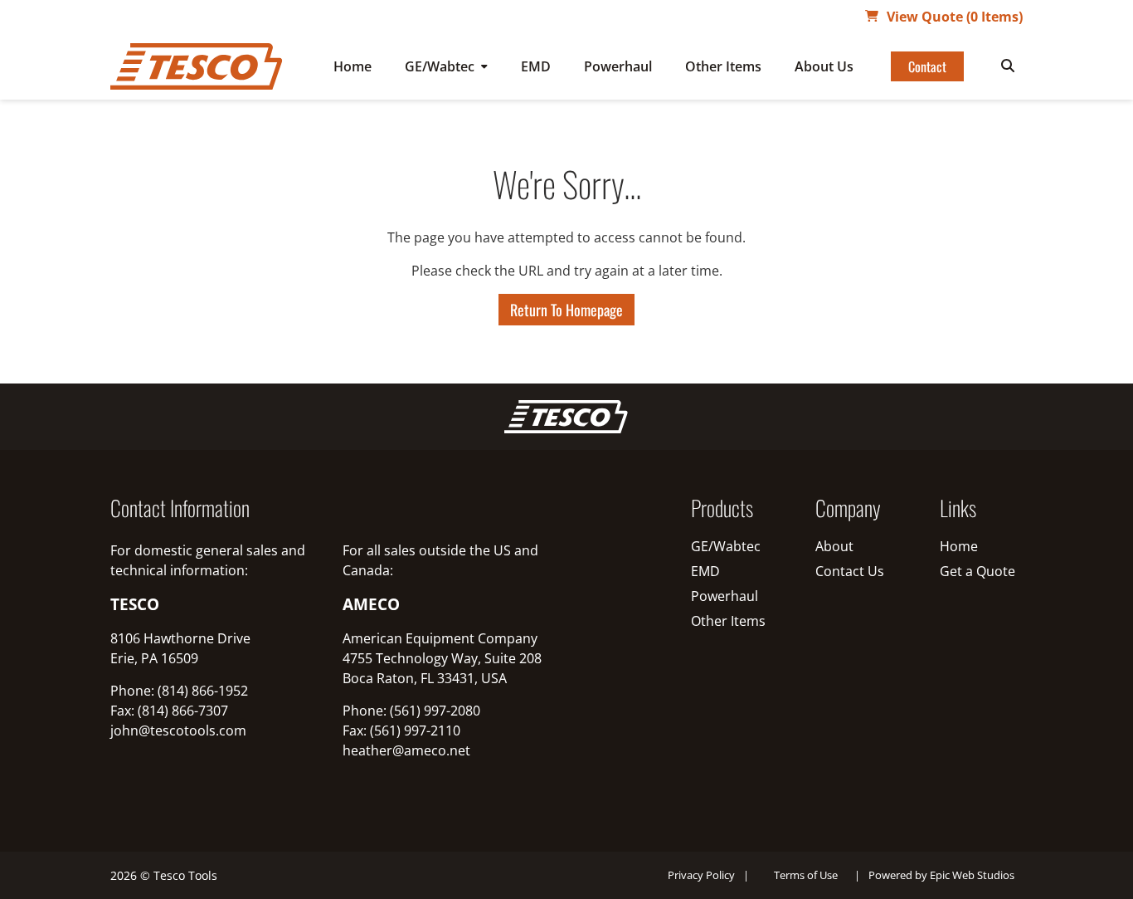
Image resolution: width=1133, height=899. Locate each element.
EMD (536, 66)
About (834, 546)
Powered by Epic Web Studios (941, 874)
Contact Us (849, 571)
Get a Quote (977, 571)
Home (352, 66)
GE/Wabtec (439, 66)
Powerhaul (618, 66)
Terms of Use (806, 874)
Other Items (723, 66)
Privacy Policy (701, 874)
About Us (824, 66)
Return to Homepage (566, 309)
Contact (927, 66)
